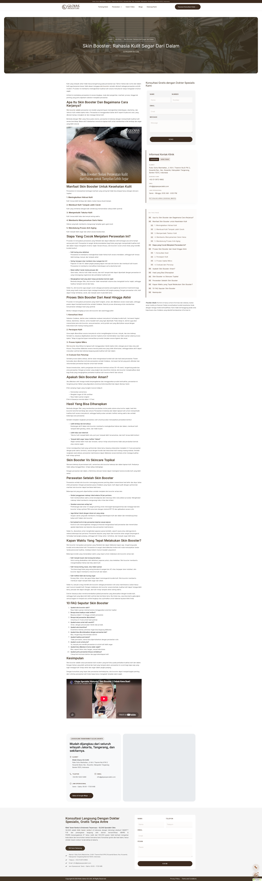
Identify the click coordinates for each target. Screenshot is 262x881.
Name (152, 94)
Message (153, 117)
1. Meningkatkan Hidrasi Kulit (166, 225)
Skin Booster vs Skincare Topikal (165, 276)
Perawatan (116, 7)
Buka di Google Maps (81, 795)
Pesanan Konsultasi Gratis (188, 7)
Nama (140, 818)
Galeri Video (130, 7)
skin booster (104, 86)
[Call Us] (256, 867)
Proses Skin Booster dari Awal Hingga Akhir (169, 249)
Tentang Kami (103, 7)
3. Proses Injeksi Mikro (163, 261)
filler (80, 119)
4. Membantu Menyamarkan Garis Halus (170, 237)
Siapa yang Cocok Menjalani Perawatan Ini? (169, 245)
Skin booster (71, 346)
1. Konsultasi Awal (161, 253)
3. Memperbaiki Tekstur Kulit (166, 233)
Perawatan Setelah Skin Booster (165, 280)
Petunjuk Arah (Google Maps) (162, 198)
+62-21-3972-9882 (156, 179)
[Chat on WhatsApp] (256, 875)
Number (175, 94)
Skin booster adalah (73, 110)
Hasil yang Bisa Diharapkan (163, 273)
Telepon (169, 818)
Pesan (140, 841)
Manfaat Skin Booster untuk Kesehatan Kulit (169, 221)
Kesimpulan (156, 292)
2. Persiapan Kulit (161, 257)
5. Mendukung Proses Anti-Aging (167, 241)
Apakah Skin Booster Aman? (163, 269)
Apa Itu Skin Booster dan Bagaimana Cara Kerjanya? (173, 218)
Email (152, 106)
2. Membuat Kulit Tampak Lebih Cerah (169, 229)
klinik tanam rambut (84, 830)
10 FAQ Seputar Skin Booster (163, 288)
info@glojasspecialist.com (159, 186)
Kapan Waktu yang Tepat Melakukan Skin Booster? (172, 284)
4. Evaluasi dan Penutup (164, 265)
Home (110, 39)
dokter (82, 318)
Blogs (141, 7)
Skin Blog (118, 39)
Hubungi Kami (152, 7)
